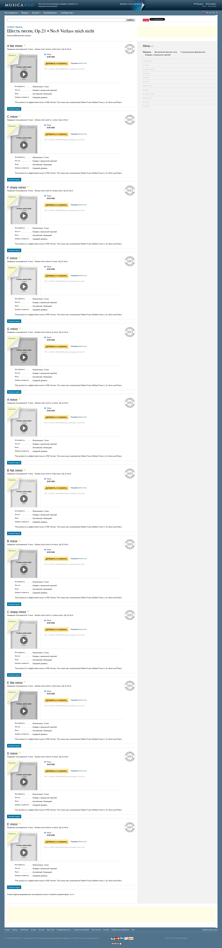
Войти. (72, 894)
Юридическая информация (120, 930)
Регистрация (212, 6)
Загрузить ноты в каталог (130, 4)
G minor (146, 77)
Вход (204, 6)
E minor (146, 106)
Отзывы (33, 930)
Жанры (24, 13)
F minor (146, 73)
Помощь (15, 930)
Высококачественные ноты (166, 52)
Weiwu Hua (82, 63)
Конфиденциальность (64, 930)
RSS (133, 930)
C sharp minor (148, 94)
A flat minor (147, 61)
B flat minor (147, 86)
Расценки (106, 930)
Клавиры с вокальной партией (157, 55)
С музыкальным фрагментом (193, 52)
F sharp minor (148, 69)
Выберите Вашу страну (210, 930)
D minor (146, 102)
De (214, 13)
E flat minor (147, 98)
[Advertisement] (178, 31)
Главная (7, 930)
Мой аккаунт (211, 4)
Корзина (200, 4)
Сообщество (67, 13)
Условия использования (81, 930)
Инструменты (10, 13)
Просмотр (12, 55)
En (210, 13)
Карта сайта (51, 930)
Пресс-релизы (96, 930)
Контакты (41, 930)
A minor (146, 82)
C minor (146, 65)
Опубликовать (50, 13)
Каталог (36, 13)
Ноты (49, 54)
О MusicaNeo (24, 930)
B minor (146, 90)
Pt (217, 13)
